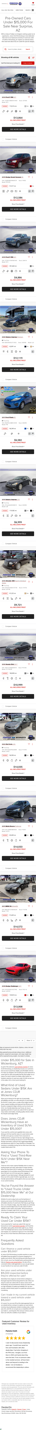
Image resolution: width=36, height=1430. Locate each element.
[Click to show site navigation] (33, 10)
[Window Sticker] (32, 111)
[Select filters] (29, 57)
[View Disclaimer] (20, 111)
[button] (7, 10)
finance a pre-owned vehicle (14, 1262)
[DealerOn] (7, 1407)
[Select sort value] (32, 57)
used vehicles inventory (21, 1067)
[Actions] (32, 97)
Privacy (24, 1409)
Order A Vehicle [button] (27, 63)
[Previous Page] (19, 1040)
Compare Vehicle (11, 139)
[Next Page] (22, 1040)
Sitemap (19, 1409)
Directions (19, 10)
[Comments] (29, 111)
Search (28, 49)
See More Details (18, 129)
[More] (18, 124)
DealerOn (14, 1409)
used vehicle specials (19, 1226)
